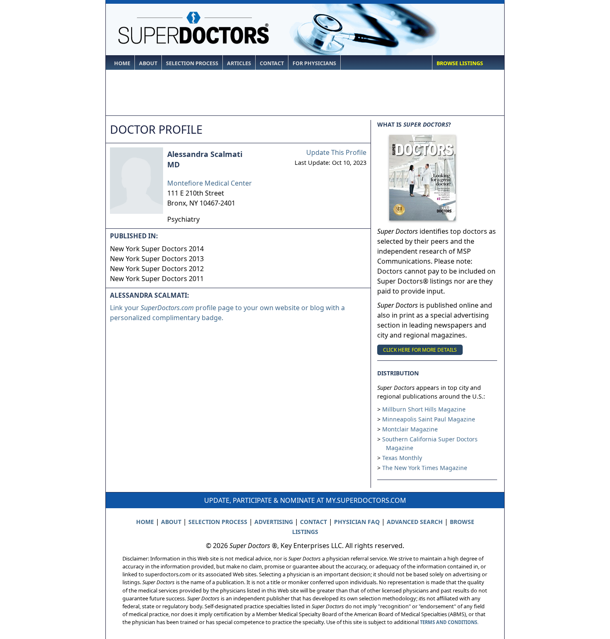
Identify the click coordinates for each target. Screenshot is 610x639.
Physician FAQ (357, 522)
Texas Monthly (402, 458)
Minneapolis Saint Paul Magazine (428, 419)
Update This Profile (336, 152)
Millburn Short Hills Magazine (424, 409)
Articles (239, 63)
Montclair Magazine (410, 429)
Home (122, 63)
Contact (272, 63)
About (148, 63)
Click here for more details (420, 349)
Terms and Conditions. (449, 622)
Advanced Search (415, 522)
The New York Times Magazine (424, 468)
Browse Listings (460, 63)
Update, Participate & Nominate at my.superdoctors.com (305, 500)
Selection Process (192, 63)
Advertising (273, 522)
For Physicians (314, 63)
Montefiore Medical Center (209, 183)
